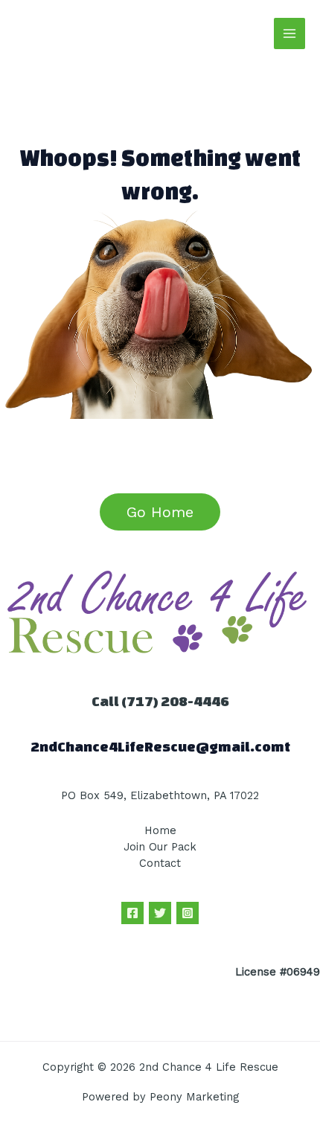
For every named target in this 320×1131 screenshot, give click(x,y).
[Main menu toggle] (289, 33)
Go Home (160, 512)
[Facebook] (132, 913)
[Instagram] (187, 913)
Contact (160, 863)
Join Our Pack (160, 846)
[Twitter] (160, 913)
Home (160, 830)
